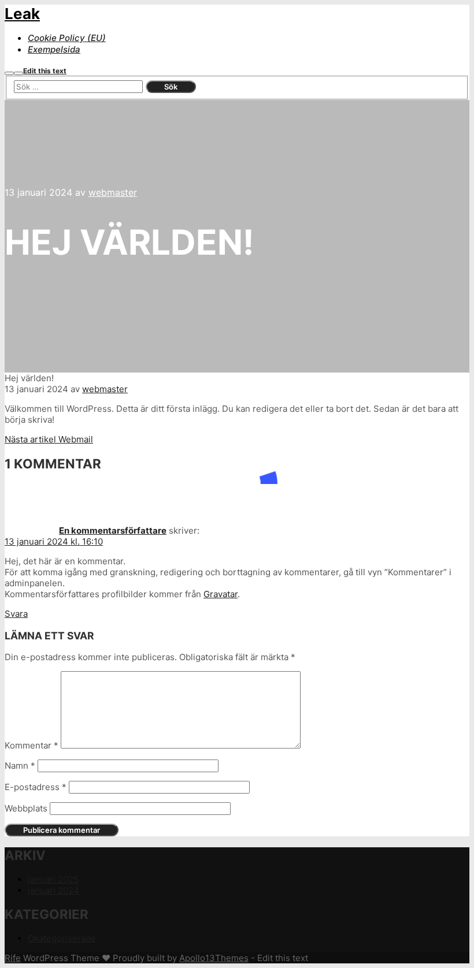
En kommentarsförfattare (112, 530)
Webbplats (26, 808)
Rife (13, 957)
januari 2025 (53, 879)
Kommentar (31, 745)
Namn (20, 765)
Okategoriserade (62, 938)
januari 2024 (53, 890)
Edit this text (44, 70)
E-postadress (35, 786)
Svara (16, 613)
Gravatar (220, 594)
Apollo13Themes (214, 957)
